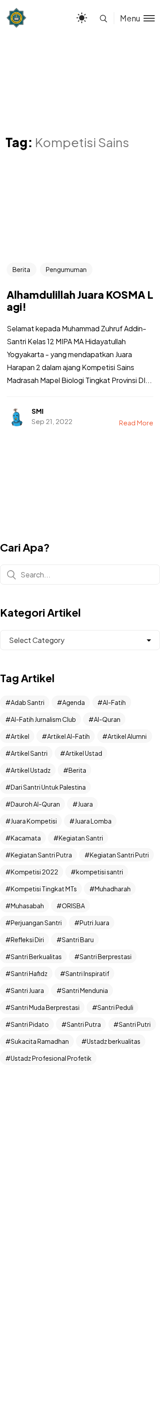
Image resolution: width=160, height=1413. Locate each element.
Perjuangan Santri (36, 923)
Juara (85, 804)
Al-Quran (107, 719)
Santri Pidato (30, 1024)
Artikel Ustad (83, 753)
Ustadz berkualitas (113, 1041)
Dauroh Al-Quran (35, 804)
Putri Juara (94, 923)
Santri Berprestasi (106, 956)
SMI (38, 411)
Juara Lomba (93, 821)
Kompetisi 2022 (34, 872)
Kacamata (26, 838)
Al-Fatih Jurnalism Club (43, 719)
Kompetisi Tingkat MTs (44, 889)
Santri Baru (78, 939)
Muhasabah (27, 906)
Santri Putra (84, 1024)
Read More (136, 422)
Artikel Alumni (127, 736)
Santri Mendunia (85, 990)
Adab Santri (27, 702)
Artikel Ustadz (31, 770)
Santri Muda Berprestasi (45, 1007)
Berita (21, 269)
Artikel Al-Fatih (68, 736)
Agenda (73, 702)
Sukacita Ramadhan (40, 1041)
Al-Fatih (114, 702)
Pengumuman (66, 269)
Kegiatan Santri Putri (119, 855)
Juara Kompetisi (34, 821)
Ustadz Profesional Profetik (51, 1058)
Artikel (20, 736)
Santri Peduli (115, 1007)
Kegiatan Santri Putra (41, 855)
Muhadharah (113, 889)
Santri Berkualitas (36, 956)
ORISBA (73, 906)
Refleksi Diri (27, 939)
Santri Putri (135, 1024)
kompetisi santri (99, 872)
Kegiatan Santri (81, 838)
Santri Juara (27, 990)
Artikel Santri (29, 753)
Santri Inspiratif (87, 973)
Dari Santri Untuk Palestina (48, 787)
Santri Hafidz (29, 973)
